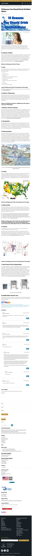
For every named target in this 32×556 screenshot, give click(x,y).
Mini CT (2, 519)
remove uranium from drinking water (19, 306)
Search (3, 419)
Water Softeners (18, 522)
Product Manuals (3, 440)
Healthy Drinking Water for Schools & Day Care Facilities (9, 431)
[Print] (8, 302)
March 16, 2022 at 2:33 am (26, 380)
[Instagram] (5, 302)
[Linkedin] (6, 302)
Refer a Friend (9, 500)
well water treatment (8, 307)
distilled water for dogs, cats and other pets (13, 118)
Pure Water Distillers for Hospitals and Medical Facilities (9, 432)
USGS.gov (13, 139)
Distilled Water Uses (15, 304)
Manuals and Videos (19, 531)
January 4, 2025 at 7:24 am (26, 371)
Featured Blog (21, 304)
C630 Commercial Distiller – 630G (6, 529)
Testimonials (18, 534)
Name (2, 403)
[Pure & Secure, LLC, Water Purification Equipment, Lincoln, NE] (11, 483)
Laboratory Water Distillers (22, 432)
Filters (17, 520)
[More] (9, 302)
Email (2, 407)
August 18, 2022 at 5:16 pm (26, 333)
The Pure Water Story (4, 471)
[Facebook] (2, 302)
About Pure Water (19, 535)
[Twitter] (3, 302)
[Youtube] (5, 512)
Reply (27, 318)
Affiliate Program (8, 473)
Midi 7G (2, 520)
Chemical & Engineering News (13, 234)
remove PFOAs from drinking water (8, 306)
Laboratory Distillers (3, 462)
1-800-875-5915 (20, 529)
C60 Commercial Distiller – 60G (5, 528)
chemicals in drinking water (8, 304)
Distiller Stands (18, 525)
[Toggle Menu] (22, 3)
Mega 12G (2, 521)
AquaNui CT (3, 522)
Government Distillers (4, 463)
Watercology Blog (19, 530)
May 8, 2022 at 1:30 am (26, 344)
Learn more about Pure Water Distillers (16, 292)
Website (2, 410)
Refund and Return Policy (4, 439)
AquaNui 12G (3, 525)
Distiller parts (18, 519)
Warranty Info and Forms (4, 438)
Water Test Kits (18, 523)
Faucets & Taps (18, 526)
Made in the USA (3, 474)
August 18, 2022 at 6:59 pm (26, 322)
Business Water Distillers (7, 458)
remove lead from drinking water (15, 305)
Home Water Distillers (6, 453)
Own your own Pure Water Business (16, 500)
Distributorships (3, 473)
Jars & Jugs (18, 524)
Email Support (26, 529)
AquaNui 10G (3, 524)
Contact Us (2, 421)
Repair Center (3, 441)
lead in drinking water (6, 90)
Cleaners (17, 521)
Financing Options (3, 442)
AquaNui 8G (3, 523)
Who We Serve (3, 472)
